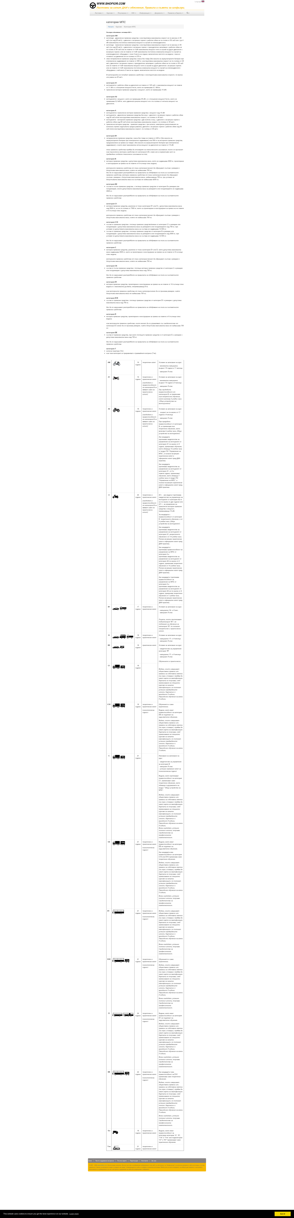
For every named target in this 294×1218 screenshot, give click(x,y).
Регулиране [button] (122, 13)
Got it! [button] (282, 1214)
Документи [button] (159, 13)
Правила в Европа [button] (175, 13)
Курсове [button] (110, 13)
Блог (90, 1160)
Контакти (144, 1160)
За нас (153, 1160)
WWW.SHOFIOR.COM (111, 3)
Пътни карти (122, 1160)
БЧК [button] (133, 13)
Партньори (134, 1160)
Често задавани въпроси (104, 1160)
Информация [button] (145, 13)
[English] (203, 1)
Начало (111, 26)
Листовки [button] (98, 13)
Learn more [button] (74, 1214)
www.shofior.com (102, 1165)
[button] (188, 13)
